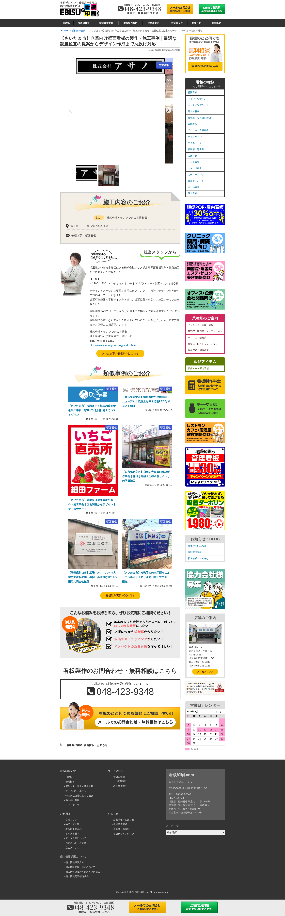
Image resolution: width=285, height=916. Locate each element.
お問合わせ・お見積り (77, 843)
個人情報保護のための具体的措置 (82, 871)
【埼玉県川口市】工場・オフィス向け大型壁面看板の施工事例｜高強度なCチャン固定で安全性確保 (93, 577)
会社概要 (216, 23)
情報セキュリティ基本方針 (79, 786)
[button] (168, 110)
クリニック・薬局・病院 (200, 325)
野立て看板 (193, 111)
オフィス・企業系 (197, 337)
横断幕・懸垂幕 (196, 149)
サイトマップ (72, 805)
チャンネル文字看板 (198, 130)
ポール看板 (193, 187)
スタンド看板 (195, 168)
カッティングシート (198, 105)
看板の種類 (84, 23)
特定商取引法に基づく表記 (79, 795)
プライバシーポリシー (77, 791)
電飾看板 (192, 124)
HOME (66, 23)
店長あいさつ (72, 847)
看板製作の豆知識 (197, 545)
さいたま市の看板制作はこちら (120, 353)
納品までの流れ (73, 824)
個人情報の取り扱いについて (80, 867)
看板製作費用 (130, 23)
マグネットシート (197, 143)
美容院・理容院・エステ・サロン (205, 331)
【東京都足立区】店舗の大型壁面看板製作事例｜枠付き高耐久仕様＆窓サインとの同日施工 (146, 476)
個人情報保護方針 (74, 862)
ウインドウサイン (197, 98)
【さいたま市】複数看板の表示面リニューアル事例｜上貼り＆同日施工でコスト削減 (146, 577)
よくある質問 (72, 833)
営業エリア (177, 23)
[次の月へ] (222, 711)
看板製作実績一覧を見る (120, 595)
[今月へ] (216, 711)
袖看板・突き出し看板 (199, 117)
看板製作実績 (106, 23)
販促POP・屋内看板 (198, 350)
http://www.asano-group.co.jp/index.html (113, 345)
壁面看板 (192, 92)
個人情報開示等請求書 (77, 876)
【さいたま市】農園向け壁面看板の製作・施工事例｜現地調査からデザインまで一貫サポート (92, 504)
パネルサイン (195, 136)
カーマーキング (196, 174)
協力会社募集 (72, 800)
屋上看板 (192, 193)
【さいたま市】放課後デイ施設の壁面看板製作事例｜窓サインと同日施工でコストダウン (92, 410)
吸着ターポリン (196, 181)
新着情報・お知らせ (96, 745)
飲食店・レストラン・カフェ (203, 344)
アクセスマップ (205, 671)
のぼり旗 (192, 155)
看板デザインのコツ (123, 833)
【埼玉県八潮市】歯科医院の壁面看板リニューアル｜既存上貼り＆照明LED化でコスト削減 (146, 401)
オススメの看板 (121, 829)
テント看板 (193, 162)
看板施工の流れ (73, 829)
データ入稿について (75, 838)
